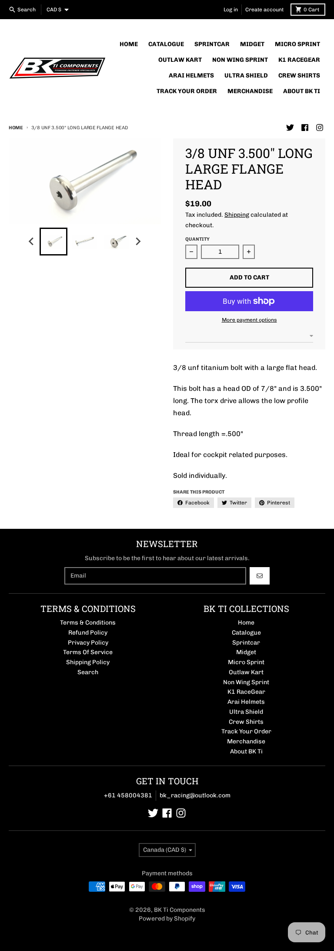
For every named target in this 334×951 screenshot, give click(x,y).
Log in (231, 10)
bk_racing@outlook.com (195, 795)
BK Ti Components (179, 910)
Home (16, 128)
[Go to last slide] (32, 241)
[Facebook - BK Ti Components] (305, 127)
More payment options (249, 320)
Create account (264, 10)
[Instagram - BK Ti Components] (319, 127)
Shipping (236, 214)
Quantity (197, 239)
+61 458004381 (128, 795)
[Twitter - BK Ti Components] (290, 127)
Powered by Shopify (167, 918)
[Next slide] (138, 241)
